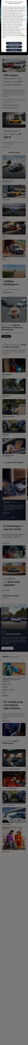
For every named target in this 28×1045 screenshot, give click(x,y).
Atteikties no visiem (14, 46)
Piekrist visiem (14, 50)
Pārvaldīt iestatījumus (14, 43)
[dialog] (14, 522)
